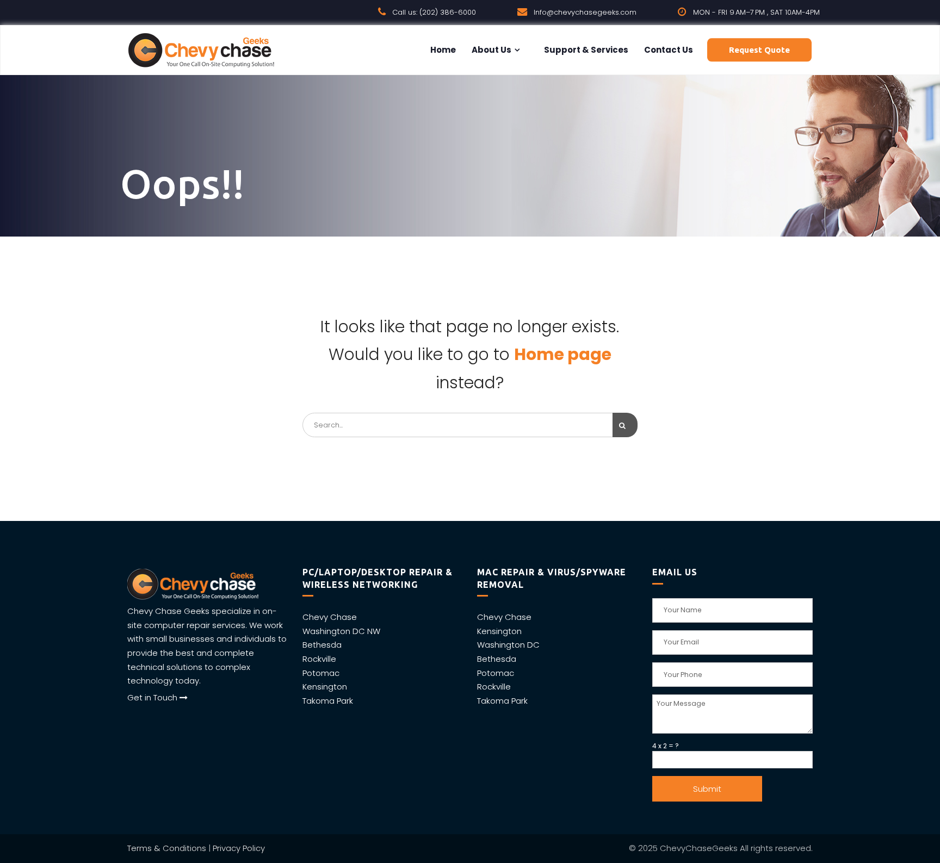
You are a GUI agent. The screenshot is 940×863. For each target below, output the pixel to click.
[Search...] (625, 425)
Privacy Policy (239, 848)
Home (442, 49)
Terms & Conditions (166, 848)
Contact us (667, 49)
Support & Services (585, 49)
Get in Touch (153, 697)
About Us (490, 49)
